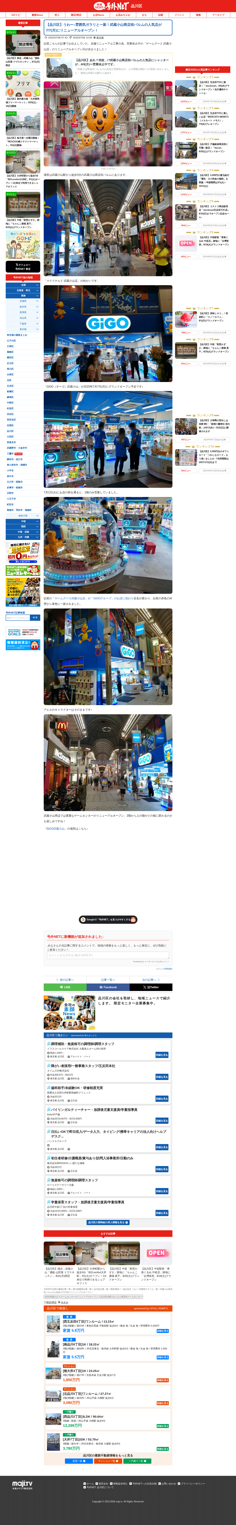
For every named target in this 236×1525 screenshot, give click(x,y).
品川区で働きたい (57, 1035)
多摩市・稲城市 (15, 487)
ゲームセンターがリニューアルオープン (79, 1297)
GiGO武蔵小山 (51, 1297)
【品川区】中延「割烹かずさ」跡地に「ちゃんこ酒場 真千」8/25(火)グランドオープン (214, 348)
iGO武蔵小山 (56, 828)
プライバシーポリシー (193, 1483)
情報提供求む (120, 1483)
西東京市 (11, 442)
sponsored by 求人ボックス (84, 1035)
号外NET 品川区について (100, 1487)
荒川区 (10, 369)
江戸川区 (11, 341)
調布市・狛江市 (15, 459)
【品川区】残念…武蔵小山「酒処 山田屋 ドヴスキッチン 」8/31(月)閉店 (23, 62)
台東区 (10, 374)
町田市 (10, 504)
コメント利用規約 (164, 969)
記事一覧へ (108, 979)
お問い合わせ (169, 1483)
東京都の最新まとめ (17, 335)
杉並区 (10, 408)
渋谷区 (10, 414)
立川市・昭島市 (15, 482)
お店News (98, 15)
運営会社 (103, 1483)
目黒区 (10, 425)
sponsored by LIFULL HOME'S (151, 1308)
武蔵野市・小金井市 (17, 448)
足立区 (10, 363)
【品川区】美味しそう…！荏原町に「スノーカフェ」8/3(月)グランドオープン (213, 317)
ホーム (90, 1483)
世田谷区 (11, 420)
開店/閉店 (76, 15)
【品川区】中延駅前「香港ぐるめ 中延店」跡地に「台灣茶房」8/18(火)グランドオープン (214, 241)
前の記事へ (67, 979)
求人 (57, 15)
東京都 (100, 37)
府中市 (10, 476)
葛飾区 (10, 352)
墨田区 (10, 357)
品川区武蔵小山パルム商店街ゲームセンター (121, 1297)
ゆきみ (64, 1302)
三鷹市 (14, 453)
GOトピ (16, 15)
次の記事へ (149, 979)
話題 (160, 15)
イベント (179, 15)
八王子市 (11, 499)
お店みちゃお (123, 15)
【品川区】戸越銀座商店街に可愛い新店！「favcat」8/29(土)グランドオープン (213, 148)
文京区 (10, 386)
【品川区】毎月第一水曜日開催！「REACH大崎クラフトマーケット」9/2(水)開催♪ (22, 141)
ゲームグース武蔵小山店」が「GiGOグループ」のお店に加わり (94, 598)
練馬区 (10, 397)
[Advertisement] (202, 43)
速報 (198, 15)
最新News (37, 15)
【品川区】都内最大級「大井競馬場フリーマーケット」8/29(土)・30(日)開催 (22, 102)
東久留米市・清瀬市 (17, 465)
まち (144, 15)
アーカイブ (218, 15)
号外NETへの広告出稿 (145, 1483)
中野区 (10, 403)
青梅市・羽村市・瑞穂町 (19, 510)
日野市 (10, 493)
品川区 (136, 6)
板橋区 (10, 391)
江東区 (10, 346)
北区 (9, 380)
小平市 (10, 470)
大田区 (10, 436)
